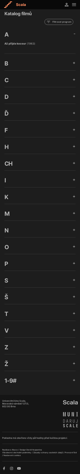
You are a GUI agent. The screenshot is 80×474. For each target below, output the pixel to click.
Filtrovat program (61, 21)
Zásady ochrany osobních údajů (48, 452)
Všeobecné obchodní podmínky (17, 452)
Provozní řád (70, 452)
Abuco (15, 450)
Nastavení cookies (12, 455)
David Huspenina (34, 450)
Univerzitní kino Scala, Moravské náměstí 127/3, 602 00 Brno (15, 403)
